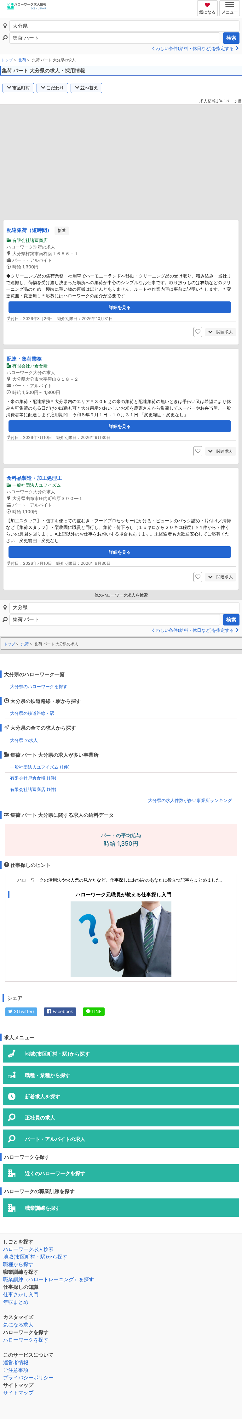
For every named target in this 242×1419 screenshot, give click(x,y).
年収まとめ (15, 1302)
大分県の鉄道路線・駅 (32, 713)
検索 (231, 38)
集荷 (22, 60)
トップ (7, 60)
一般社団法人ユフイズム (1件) (40, 767)
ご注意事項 (15, 1370)
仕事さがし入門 (20, 1294)
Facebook (62, 1011)
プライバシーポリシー (28, 1377)
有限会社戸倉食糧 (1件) (33, 778)
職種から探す (18, 1264)
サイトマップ (18, 1392)
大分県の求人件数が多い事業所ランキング (190, 800)
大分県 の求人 (24, 740)
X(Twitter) (23, 1011)
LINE (95, 1011)
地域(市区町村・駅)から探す (35, 1257)
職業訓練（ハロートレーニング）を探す (48, 1279)
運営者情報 (15, 1362)
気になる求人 (18, 1324)
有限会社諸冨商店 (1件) (33, 789)
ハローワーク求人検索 (28, 1249)
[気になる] (208, 4)
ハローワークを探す (26, 1340)
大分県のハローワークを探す (38, 686)
